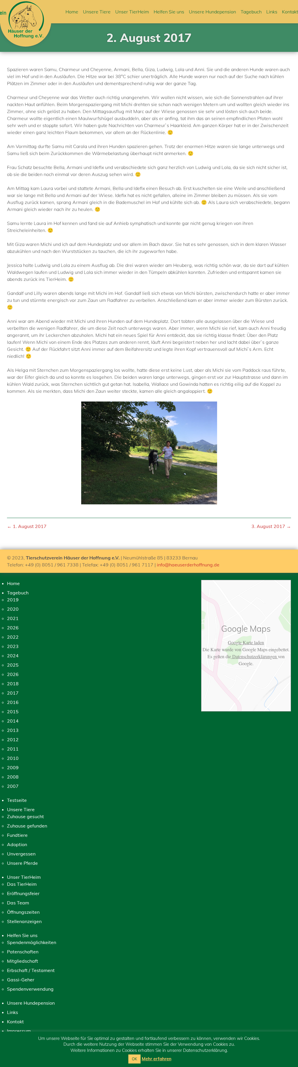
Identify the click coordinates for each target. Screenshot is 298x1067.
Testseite (17, 800)
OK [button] (134, 1059)
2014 (13, 721)
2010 (13, 758)
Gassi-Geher (20, 980)
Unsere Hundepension (212, 12)
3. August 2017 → (271, 526)
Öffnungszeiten (23, 912)
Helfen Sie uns (169, 12)
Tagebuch (251, 12)
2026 (13, 628)
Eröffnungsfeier (23, 893)
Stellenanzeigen (24, 921)
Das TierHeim (22, 884)
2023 (13, 646)
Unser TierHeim (132, 12)
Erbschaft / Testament (31, 970)
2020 (13, 609)
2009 (13, 767)
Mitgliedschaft (22, 961)
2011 (13, 749)
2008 (13, 777)
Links (271, 12)
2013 (13, 730)
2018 (13, 683)
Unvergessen (21, 854)
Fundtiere (17, 835)
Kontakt (290, 12)
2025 (13, 665)
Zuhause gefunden (27, 826)
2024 (13, 655)
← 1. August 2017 (27, 526)
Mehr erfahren (156, 1058)
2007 (13, 786)
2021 (13, 618)
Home (71, 12)
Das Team (18, 903)
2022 (13, 637)
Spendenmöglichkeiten (31, 942)
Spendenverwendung (30, 989)
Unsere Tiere (97, 12)
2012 (13, 739)
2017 (13, 693)
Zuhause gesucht (25, 816)
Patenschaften (22, 952)
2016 (13, 702)
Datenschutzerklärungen (254, 656)
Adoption (17, 844)
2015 (13, 711)
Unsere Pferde (22, 863)
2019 (13, 600)
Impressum (19, 1031)
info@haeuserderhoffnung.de (188, 565)
